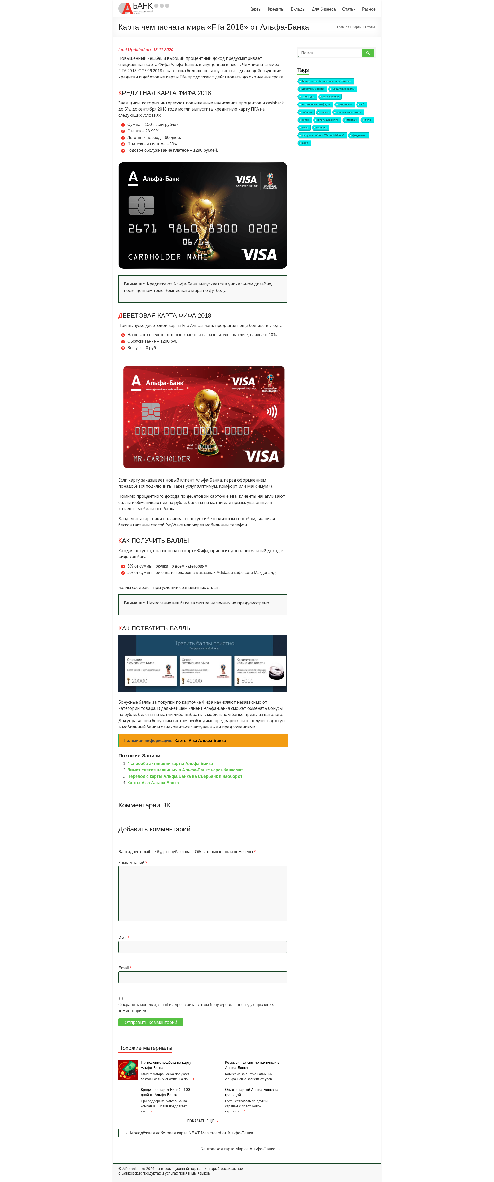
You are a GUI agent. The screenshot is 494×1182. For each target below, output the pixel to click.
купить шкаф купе (328, 119)
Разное (369, 9)
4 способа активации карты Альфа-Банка (170, 763)
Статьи (349, 9)
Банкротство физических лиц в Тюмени (326, 81)
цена (305, 142)
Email (124, 968)
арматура (308, 96)
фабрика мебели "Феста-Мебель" (323, 135)
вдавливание (331, 96)
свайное (321, 127)
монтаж (352, 119)
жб (362, 104)
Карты (255, 9)
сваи (305, 127)
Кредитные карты (343, 88)
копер (305, 119)
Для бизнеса (324, 9)
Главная (343, 27)
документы (345, 104)
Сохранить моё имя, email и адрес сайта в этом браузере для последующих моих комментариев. (196, 1007)
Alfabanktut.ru (133, 1169)
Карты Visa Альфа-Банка (153, 783)
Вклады (298, 9)
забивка (307, 112)
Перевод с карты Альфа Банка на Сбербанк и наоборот (184, 776)
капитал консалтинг (349, 112)
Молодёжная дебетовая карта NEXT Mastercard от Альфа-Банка (189, 1133)
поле (368, 119)
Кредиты (276, 9)
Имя (123, 938)
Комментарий (132, 862)
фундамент (359, 135)
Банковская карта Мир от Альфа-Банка (240, 1149)
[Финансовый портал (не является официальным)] (143, 5)
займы (324, 112)
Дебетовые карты (313, 88)
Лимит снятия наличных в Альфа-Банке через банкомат (185, 770)
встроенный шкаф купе (316, 104)
